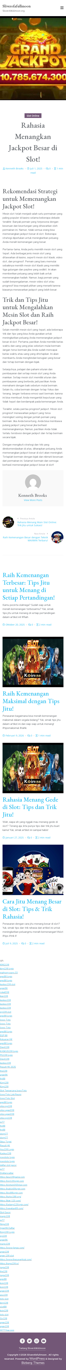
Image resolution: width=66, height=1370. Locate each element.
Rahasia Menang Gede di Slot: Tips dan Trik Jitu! (30, 807)
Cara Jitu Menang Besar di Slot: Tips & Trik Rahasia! (32, 908)
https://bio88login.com (11, 1192)
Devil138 (4, 1047)
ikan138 (4, 996)
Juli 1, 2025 (36, 168)
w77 (2, 1122)
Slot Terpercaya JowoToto (13, 1090)
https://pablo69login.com (12, 1188)
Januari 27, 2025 (14, 837)
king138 (4, 1302)
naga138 (4, 1267)
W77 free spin (7, 1330)
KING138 (4, 964)
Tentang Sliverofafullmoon (32, 1348)
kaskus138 (5, 1000)
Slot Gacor (5, 1212)
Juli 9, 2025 (11, 943)
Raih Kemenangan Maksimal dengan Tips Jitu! (31, 701)
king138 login (7, 968)
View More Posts (33, 500)
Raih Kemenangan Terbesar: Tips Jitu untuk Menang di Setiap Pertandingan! (29, 586)
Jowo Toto (5, 1019)
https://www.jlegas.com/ (12, 1247)
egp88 (3, 1279)
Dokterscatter (7, 1173)
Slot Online (33, 115)
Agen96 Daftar (7, 1228)
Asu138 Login (7, 1149)
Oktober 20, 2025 (15, 624)
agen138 (4, 1251)
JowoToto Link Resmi (10, 1094)
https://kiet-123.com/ (10, 1200)
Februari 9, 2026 (15, 735)
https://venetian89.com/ (11, 1208)
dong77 (4, 1133)
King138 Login (7, 1232)
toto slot (4, 1298)
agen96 (4, 988)
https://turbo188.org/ (10, 1196)
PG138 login (6, 1055)
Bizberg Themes (33, 1363)
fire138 (3, 1071)
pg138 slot (5, 1012)
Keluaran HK (6, 1039)
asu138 (4, 1295)
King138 (4, 1082)
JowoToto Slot (7, 1098)
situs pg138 (6, 1106)
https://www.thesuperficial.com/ (16, 1259)
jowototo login (7, 1157)
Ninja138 (4, 1224)
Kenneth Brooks (14, 168)
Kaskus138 (5, 1153)
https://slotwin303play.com (13, 1184)
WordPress (37, 1359)
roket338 (4, 992)
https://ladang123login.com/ (14, 1204)
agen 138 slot (7, 1255)
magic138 (5, 1216)
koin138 (4, 1283)
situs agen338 (7, 1110)
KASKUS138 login (9, 1051)
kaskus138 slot (7, 984)
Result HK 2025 (8, 1067)
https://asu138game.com (12, 1177)
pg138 (3, 1236)
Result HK (5, 1145)
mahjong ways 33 (9, 972)
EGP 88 (3, 1035)
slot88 (3, 1306)
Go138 (3, 1318)
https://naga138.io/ (9, 1263)
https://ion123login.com (12, 1181)
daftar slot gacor (8, 1165)
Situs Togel (6, 1141)
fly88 (2, 1078)
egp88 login (6, 976)
